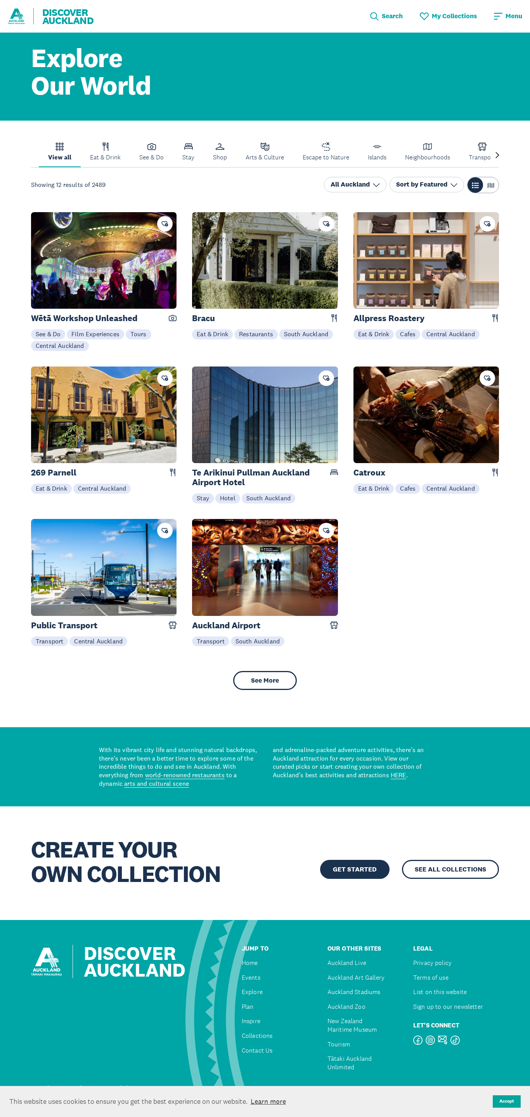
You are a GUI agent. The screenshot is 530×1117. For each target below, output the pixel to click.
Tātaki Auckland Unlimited (349, 1063)
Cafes (408, 334)
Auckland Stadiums (354, 992)
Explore (252, 992)
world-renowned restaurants (185, 775)
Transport (49, 641)
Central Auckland (60, 345)
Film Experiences (95, 334)
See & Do (48, 334)
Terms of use (431, 977)
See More (265, 680)
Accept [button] (506, 1101)
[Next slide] (497, 155)
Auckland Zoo (346, 1007)
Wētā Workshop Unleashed (84, 318)
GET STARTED (355, 869)
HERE (398, 775)
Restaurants (256, 334)
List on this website (440, 992)
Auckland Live (346, 963)
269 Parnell (53, 472)
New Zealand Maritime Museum (352, 1025)
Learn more (268, 1101)
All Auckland (350, 185)
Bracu (203, 318)
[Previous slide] (32, 155)
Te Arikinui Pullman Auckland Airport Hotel (251, 477)
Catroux (369, 472)
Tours (138, 334)
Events (251, 977)
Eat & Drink (212, 334)
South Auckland (306, 334)
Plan (248, 1007)
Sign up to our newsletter (448, 1007)
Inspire (251, 1021)
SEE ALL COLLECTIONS (450, 869)
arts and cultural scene (156, 783)
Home (250, 963)
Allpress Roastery (388, 318)
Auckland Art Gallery (356, 977)
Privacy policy (432, 963)
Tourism (338, 1044)
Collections (257, 1036)
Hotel (228, 498)
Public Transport (64, 625)
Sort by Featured (421, 185)
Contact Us (257, 1050)
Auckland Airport (226, 625)
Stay (203, 498)
